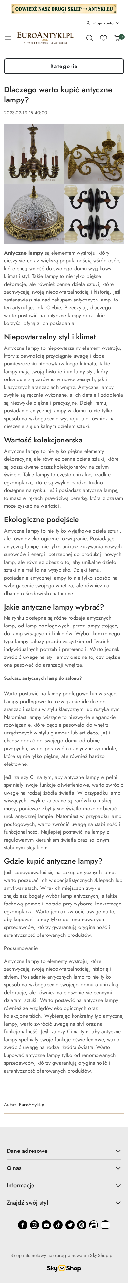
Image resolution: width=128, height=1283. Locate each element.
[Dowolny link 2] (105, 1224)
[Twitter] (70, 1224)
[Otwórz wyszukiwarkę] (89, 38)
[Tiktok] (58, 1224)
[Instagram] (34, 1224)
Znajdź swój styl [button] (27, 1202)
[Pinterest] (81, 1224)
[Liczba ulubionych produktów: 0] (103, 38)
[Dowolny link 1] (93, 1224)
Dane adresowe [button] (27, 1151)
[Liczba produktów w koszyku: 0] (117, 38)
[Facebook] (22, 1224)
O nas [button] (14, 1168)
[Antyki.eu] (64, 8)
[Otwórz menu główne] (7, 37)
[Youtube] (46, 1224)
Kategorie (64, 66)
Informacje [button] (20, 1185)
